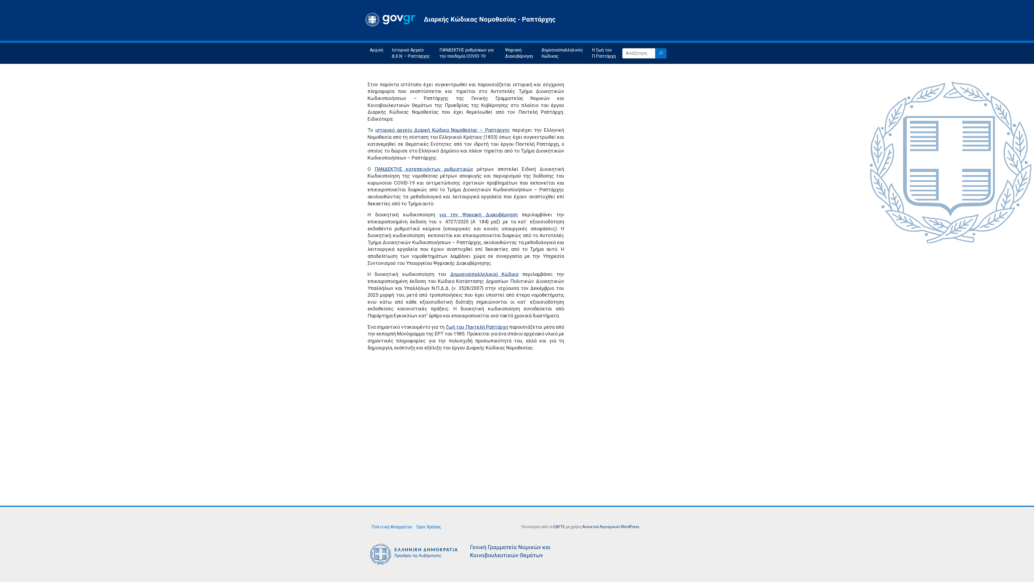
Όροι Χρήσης (429, 526)
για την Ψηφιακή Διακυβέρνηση (478, 214)
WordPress (630, 527)
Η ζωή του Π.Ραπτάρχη (604, 53)
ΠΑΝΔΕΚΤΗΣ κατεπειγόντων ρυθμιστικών (424, 169)
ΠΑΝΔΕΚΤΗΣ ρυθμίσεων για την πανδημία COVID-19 (466, 53)
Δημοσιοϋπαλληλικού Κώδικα (484, 274)
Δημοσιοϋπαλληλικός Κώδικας (562, 53)
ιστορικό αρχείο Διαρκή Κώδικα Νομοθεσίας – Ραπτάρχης (442, 130)
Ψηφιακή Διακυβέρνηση (519, 53)
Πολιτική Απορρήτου (392, 526)
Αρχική (376, 50)
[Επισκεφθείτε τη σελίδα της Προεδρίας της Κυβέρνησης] (415, 553)
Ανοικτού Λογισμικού (601, 527)
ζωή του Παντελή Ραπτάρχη (477, 327)
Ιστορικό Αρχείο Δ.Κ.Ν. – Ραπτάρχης (411, 53)
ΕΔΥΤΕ (559, 527)
